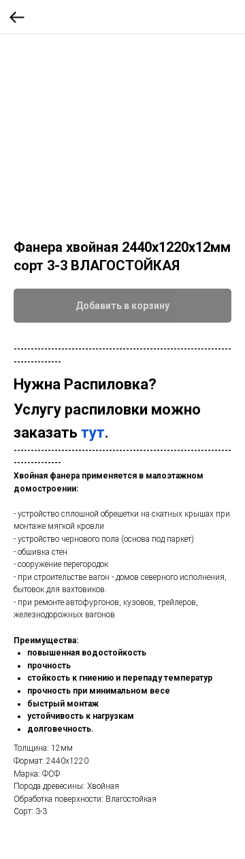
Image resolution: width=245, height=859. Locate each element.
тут (93, 432)
